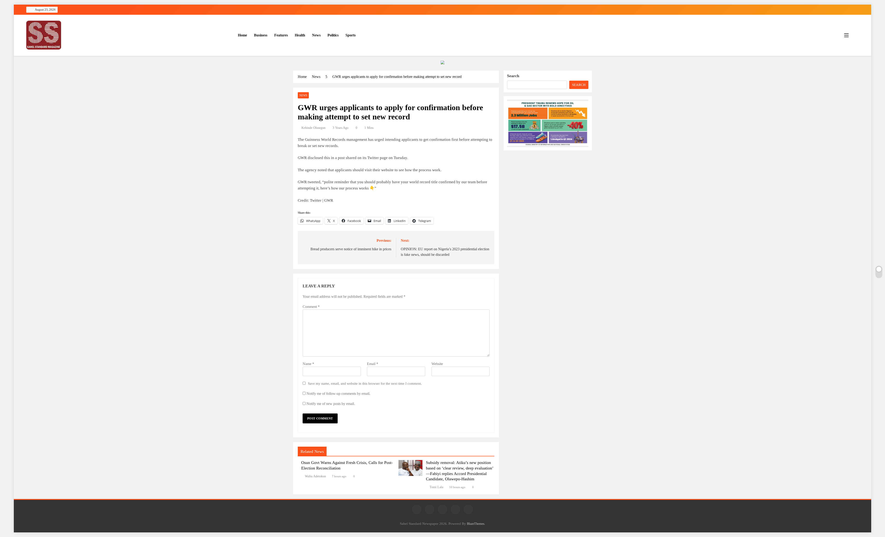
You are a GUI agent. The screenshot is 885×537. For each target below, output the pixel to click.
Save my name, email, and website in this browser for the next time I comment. (365, 383)
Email (372, 364)
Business (260, 35)
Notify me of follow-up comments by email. (338, 393)
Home (242, 35)
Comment (311, 307)
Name (308, 364)
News (316, 35)
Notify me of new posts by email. (331, 404)
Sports (350, 35)
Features (281, 35)
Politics (333, 35)
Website (437, 364)
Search (513, 76)
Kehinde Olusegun (313, 128)
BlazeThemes (475, 523)
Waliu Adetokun (315, 476)
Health (300, 35)
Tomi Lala (436, 487)
